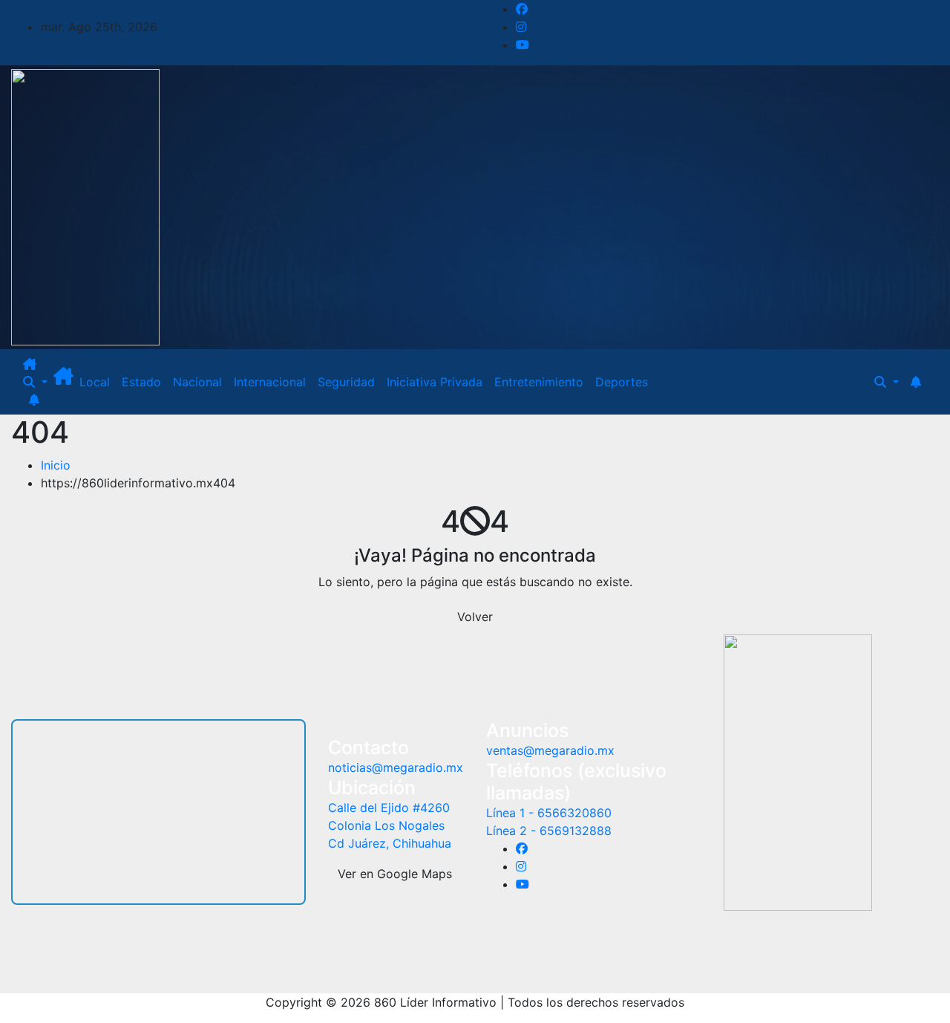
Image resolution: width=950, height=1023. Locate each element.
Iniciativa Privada (434, 381)
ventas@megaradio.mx (550, 750)
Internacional (270, 381)
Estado (141, 381)
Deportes (621, 381)
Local (94, 381)
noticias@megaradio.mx (395, 767)
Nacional (197, 381)
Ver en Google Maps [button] (395, 873)
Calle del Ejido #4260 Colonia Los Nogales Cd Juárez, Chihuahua (389, 825)
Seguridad (346, 381)
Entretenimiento (538, 381)
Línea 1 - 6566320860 (549, 812)
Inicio (56, 465)
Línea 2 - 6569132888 (549, 830)
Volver (475, 616)
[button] (35, 381)
